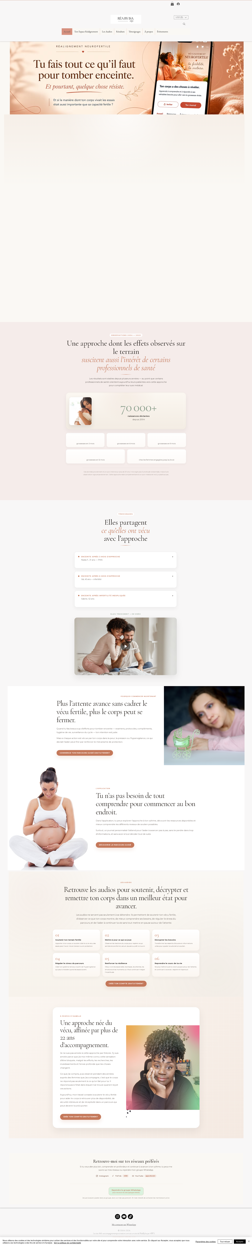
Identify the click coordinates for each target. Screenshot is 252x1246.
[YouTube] (124, 1216)
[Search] (184, 24)
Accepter (239, 1241)
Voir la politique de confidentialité (67, 1242)
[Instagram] (117, 1216)
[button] (172, 4)
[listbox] (181, 17)
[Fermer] (248, 1241)
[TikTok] (130, 1216)
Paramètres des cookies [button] (206, 1241)
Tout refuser (225, 1241)
